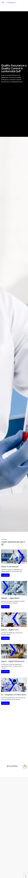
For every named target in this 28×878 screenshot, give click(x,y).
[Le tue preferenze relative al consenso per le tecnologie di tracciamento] (25, 875)
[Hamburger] (3, 2)
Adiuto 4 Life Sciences (9, 566)
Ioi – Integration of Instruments (13, 694)
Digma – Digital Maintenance (12, 661)
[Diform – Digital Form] (14, 619)
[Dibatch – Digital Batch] (14, 588)
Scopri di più (5, 575)
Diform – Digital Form (9, 629)
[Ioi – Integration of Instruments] (14, 684)
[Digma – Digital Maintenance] (14, 651)
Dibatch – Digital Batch (10, 598)
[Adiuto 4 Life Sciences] (14, 556)
